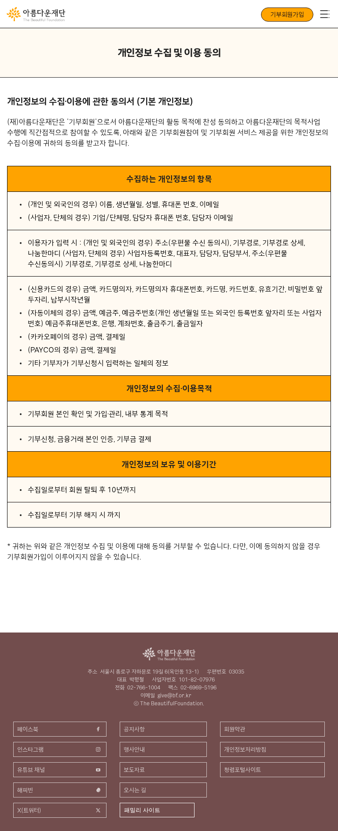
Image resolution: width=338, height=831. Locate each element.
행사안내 (134, 749)
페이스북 (27, 729)
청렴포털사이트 (242, 769)
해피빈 (25, 790)
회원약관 (234, 729)
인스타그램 (30, 749)
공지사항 (134, 729)
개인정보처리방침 (245, 749)
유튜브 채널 (31, 769)
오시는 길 (135, 790)
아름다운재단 (169, 653)
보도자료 (134, 769)
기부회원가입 (287, 15)
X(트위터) (29, 810)
